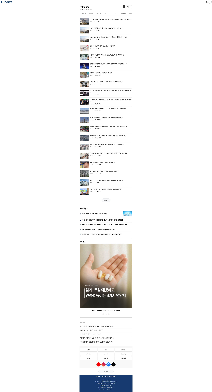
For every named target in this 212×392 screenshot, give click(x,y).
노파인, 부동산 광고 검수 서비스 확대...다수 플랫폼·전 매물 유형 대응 (106, 82)
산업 (89, 349)
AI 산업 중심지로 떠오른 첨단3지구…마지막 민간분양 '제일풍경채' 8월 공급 (108, 37)
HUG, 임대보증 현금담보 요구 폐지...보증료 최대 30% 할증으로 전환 (107, 144)
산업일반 (131, 13)
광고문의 (106, 376)
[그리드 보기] (130, 6)
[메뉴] (210, 2)
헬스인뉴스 (123, 358)
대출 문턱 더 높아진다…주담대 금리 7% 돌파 (101, 73)
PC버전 (106, 371)
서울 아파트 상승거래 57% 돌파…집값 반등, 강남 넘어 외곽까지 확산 (107, 55)
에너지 (106, 13)
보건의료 (84, 13)
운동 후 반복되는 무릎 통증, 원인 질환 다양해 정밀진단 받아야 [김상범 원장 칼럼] (101, 234)
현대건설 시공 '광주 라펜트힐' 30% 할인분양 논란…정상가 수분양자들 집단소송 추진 (111, 19)
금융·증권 (91, 13)
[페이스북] (108, 364)
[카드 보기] (127, 6)
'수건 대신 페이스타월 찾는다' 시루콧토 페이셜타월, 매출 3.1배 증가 (98, 229)
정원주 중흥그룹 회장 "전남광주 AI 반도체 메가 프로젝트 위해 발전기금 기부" (108, 64)
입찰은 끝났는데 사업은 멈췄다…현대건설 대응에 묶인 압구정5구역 (106, 180)
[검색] (207, 2)
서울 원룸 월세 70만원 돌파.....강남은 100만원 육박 (102, 162)
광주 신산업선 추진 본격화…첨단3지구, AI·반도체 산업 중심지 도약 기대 (107, 28)
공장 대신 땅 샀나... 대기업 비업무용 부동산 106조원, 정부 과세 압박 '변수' (108, 135)
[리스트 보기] (124, 6)
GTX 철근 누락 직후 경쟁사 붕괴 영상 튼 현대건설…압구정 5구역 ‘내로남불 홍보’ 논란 (110, 91)
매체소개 (98, 376)
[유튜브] (98, 364)
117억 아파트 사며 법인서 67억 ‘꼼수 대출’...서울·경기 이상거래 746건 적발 (108, 153)
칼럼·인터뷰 (123, 354)
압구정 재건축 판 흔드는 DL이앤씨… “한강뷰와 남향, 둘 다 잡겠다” (106, 117)
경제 (106, 349)
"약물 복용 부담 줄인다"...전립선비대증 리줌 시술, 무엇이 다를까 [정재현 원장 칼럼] (102, 220)
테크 (117, 13)
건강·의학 (123, 349)
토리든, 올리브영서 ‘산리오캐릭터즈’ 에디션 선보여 (94, 214)
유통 (111, 13)
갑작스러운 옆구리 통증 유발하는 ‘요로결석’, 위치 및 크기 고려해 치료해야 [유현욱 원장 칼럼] (104, 225)
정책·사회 (106, 354)
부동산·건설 (123, 13)
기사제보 (102, 376)
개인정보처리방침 (112, 376)
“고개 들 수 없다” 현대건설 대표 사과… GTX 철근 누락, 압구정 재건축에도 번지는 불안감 (110, 100)
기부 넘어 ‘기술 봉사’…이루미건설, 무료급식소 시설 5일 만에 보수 (106, 189)
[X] (113, 364)
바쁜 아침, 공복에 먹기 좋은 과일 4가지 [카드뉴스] (106, 310)
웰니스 (88, 358)
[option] (106, 277)
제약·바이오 (88, 354)
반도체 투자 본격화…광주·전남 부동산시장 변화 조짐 (103, 46)
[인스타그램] (103, 364)
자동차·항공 (98, 13)
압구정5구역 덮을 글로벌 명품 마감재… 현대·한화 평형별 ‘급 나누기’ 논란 (107, 108)
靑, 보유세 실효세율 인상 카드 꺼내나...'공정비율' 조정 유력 (104, 171)
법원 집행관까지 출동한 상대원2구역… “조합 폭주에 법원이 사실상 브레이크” (109, 126)
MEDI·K (106, 358)
